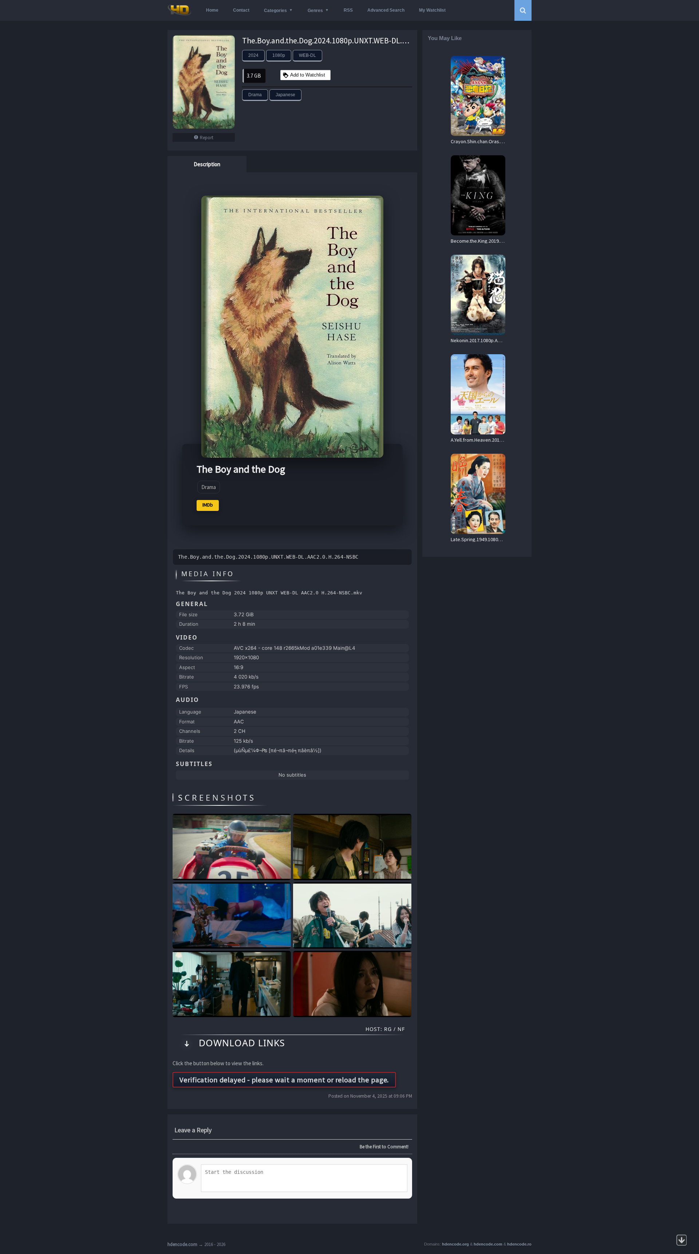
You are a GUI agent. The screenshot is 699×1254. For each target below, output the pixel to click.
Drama (255, 94)
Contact (241, 10)
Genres (315, 10)
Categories (275, 10)
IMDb (207, 504)
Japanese (285, 94)
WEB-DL (307, 55)
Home (212, 10)
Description (207, 164)
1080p (278, 55)
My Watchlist (432, 10)
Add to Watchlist (307, 75)
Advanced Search (385, 10)
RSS (348, 10)
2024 (253, 55)
